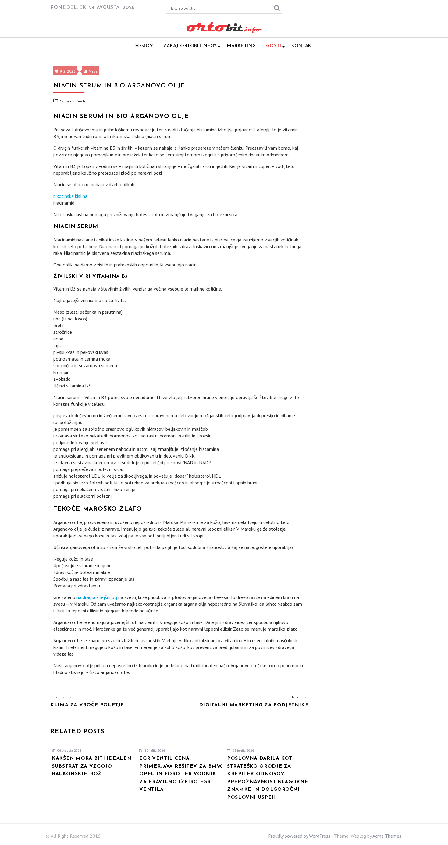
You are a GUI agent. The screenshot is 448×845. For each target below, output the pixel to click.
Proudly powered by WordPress (299, 836)
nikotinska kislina (70, 196)
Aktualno (66, 101)
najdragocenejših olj (96, 597)
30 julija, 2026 (154, 750)
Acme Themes (386, 836)
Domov (143, 46)
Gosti (273, 46)
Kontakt (302, 46)
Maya (93, 71)
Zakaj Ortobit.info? (189, 46)
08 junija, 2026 (243, 750)
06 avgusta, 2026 (68, 750)
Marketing (241, 46)
